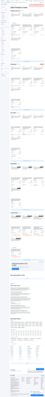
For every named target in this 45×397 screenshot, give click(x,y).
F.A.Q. (34, 385)
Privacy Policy (40, 372)
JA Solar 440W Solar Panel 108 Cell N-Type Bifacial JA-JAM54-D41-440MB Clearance (15, 25)
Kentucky (20, 350)
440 (35, 331)
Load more (27, 278)
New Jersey (29, 350)
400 (21, 331)
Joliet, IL (5, 14)
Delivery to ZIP (3, 22)
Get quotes (37, 395)
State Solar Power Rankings (42, 382)
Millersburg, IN (5, 16)
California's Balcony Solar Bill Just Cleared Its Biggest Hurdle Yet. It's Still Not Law (15, 389)
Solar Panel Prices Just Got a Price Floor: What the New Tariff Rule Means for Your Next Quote (15, 391)
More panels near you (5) (27, 61)
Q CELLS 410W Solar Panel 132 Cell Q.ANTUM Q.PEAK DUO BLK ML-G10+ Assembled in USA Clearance (26, 127)
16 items (18, 64)
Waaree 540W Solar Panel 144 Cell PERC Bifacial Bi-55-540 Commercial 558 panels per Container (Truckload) (16, 227)
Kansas (20, 348)
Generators (16, 2)
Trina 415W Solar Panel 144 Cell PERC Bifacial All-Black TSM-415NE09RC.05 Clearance (15, 100)
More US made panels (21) (27, 160)
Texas (37, 350)
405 (23, 331)
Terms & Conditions (27, 393)
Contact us (23, 381)
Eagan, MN (5, 13)
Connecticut (12, 357)
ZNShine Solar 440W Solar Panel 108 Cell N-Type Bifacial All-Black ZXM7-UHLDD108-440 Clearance (38, 79)
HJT (2, 45)
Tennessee (37, 348)
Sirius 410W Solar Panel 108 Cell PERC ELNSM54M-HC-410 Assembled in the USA (38, 127)
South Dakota (38, 346)
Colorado (12, 355)
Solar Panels (5, 2)
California (12, 352)
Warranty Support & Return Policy (36, 383)
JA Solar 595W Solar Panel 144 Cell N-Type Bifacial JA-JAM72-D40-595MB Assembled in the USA (38, 25)
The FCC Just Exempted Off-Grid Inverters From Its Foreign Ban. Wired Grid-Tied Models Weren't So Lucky (15, 382)
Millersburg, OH (5, 17)
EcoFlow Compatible (3, 40)
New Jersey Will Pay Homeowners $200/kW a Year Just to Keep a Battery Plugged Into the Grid (15, 380)
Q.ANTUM (3, 49)
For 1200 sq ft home (38, 338)
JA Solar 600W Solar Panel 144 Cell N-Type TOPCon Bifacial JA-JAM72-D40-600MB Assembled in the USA (15, 49)
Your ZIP (40, 2)
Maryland (20, 357)
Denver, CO (5, 18)
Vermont (37, 355)
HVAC (14, 2)
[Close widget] (43, 391)
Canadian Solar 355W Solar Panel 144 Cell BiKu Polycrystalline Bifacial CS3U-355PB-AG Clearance (27, 79)
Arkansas (12, 350)
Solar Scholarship (42, 387)
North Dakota (29, 359)
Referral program (28, 382)
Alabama (12, 346)
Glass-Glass (3, 44)
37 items (18, 163)
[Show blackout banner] (27, 1)
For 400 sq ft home (19, 338)
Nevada (29, 346)
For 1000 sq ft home (32, 338)
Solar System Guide (42, 385)
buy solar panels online (16, 287)
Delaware (12, 359)
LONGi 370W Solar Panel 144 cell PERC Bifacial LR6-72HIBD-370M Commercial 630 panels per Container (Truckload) (16, 250)
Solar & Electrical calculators (42, 380)
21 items (18, 112)
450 (40, 331)
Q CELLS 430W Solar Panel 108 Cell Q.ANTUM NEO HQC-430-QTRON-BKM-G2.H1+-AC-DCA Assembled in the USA (27, 25)
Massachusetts (21, 359)
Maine (20, 355)
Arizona (12, 348)
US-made (2, 38)
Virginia (37, 357)
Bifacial (2, 43)
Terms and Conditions (33, 372)
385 (18, 331)
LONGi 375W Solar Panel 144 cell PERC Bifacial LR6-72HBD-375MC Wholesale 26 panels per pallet (27, 178)
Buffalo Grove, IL (5, 15)
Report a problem (36, 382)
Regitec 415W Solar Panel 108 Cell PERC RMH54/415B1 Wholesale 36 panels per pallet (38, 178)
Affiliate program (28, 383)
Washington (37, 359)
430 (30, 331)
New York (29, 355)
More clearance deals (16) (27, 109)
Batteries (12, 2)
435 (33, 331)
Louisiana (20, 352)
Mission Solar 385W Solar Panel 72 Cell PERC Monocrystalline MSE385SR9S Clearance (16, 79)
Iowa (19, 346)
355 (11, 331)
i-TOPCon (3, 46)
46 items (20, 212)
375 (16, 331)
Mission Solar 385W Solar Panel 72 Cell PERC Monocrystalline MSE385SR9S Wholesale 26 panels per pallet (16, 178)
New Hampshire (30, 348)
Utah (36, 352)
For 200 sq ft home (13, 338)
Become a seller (28, 381)
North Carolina (30, 357)
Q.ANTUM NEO (3, 50)
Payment (35, 381)
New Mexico (29, 352)
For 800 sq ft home (25, 338)
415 (28, 331)
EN (41, 375)
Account (42, 0)
